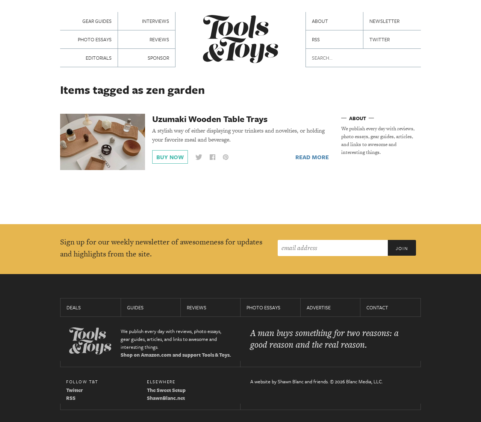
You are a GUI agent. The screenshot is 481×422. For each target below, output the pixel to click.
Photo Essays (95, 39)
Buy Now (170, 157)
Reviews (159, 39)
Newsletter (384, 21)
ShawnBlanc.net (166, 398)
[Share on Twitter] (198, 157)
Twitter (379, 39)
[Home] (240, 40)
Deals (74, 307)
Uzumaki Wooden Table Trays (210, 119)
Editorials (99, 58)
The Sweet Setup (166, 390)
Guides (135, 307)
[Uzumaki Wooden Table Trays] (102, 141)
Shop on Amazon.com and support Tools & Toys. (176, 355)
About (320, 21)
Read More (312, 157)
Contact (377, 307)
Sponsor (158, 58)
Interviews (155, 21)
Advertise (319, 307)
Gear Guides (97, 21)
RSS (316, 39)
